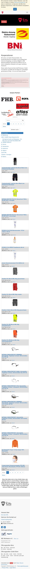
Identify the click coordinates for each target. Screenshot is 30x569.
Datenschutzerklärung (19, 2)
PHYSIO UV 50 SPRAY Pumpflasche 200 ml (13, 247)
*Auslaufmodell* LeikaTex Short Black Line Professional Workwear (13, 184)
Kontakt (4, 21)
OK (15, 9)
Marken (4, 156)
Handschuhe (5, 146)
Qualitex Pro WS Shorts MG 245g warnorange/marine (10, 340)
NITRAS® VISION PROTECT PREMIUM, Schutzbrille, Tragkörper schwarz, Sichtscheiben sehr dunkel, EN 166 (14, 403)
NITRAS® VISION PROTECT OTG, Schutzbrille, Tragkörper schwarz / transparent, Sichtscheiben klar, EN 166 (14, 387)
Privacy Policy (5, 567)
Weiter (4, 126)
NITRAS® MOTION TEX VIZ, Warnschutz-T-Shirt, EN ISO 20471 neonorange (14, 215)
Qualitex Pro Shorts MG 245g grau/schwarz (13, 278)
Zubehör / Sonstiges (6, 154)
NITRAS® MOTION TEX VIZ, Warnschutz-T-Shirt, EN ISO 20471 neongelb (14, 199)
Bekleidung (5, 135)
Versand (13, 172)
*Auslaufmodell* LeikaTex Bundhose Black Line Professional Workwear (14, 168)
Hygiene (4, 150)
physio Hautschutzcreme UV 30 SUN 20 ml (13, 263)
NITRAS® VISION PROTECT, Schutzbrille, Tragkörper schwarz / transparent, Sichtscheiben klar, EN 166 (14, 434)
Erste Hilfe (3, 152)
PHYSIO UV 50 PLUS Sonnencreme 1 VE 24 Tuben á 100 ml (13, 231)
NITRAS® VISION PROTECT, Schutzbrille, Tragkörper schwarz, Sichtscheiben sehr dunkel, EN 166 (14, 418)
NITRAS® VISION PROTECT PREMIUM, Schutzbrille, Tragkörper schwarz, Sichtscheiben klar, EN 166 (14, 356)
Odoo (11, 563)
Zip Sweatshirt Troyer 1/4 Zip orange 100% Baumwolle (13, 450)
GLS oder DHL (4, 515)
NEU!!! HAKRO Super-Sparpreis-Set (10, 137)
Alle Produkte (4, 133)
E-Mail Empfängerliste (6, 519)
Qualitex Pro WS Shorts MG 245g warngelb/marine (10, 325)
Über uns (16, 538)
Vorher (4, 124)
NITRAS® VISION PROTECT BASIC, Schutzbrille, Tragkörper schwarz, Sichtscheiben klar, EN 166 (14, 372)
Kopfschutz (5, 148)
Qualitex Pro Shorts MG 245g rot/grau (12, 294)
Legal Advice (13, 567)
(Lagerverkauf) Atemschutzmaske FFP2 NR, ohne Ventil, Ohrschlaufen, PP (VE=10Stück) (13, 466)
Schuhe (4, 144)
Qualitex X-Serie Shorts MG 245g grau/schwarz (14, 310)
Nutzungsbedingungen (22, 566)
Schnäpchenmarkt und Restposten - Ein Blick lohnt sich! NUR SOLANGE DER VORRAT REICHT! (12, 140)
